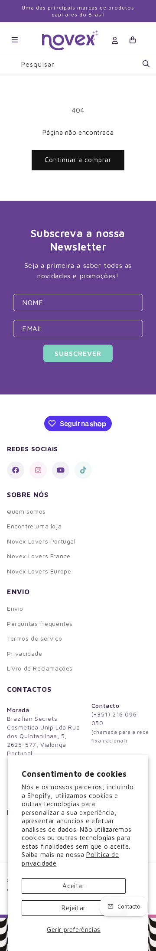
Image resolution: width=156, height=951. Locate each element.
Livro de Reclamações (40, 668)
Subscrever (78, 353)
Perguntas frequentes (40, 623)
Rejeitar (74, 908)
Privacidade (24, 653)
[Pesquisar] (146, 64)
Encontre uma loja (34, 526)
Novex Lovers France (38, 556)
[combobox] (85, 64)
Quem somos (26, 511)
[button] (14, 39)
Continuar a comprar (78, 159)
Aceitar (73, 885)
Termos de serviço (34, 638)
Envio (15, 608)
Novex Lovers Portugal (41, 541)
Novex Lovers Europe (39, 571)
